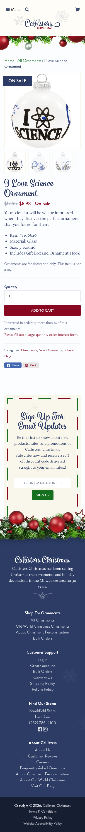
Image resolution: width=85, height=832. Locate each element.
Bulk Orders (42, 638)
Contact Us (42, 677)
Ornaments (29, 350)
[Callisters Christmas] (42, 24)
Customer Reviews (42, 756)
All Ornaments (29, 60)
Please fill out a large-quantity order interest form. (41, 334)
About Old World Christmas (42, 780)
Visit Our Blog (42, 786)
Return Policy (42, 689)
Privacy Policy (42, 817)
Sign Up (42, 495)
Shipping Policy (42, 683)
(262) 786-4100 (42, 723)
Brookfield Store (42, 711)
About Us (42, 750)
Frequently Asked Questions (42, 768)
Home (9, 60)
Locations (42, 717)
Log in (42, 659)
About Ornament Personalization (42, 632)
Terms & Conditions (43, 811)
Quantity (10, 286)
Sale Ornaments (50, 350)
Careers (42, 762)
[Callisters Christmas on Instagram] (45, 728)
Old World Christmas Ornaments (42, 626)
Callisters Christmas (57, 805)
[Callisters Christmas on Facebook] (40, 728)
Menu (16, 9)
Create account (42, 665)
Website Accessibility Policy (42, 823)
